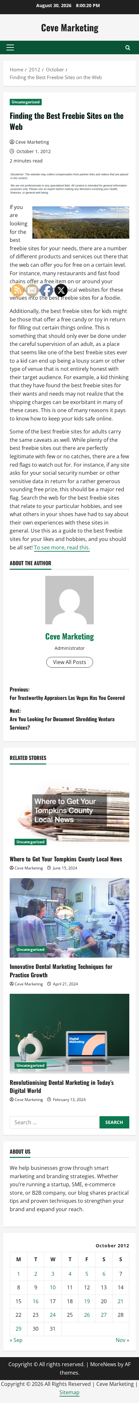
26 (87, 1314)
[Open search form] (127, 47)
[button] (10, 47)
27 (104, 1314)
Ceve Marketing (69, 27)
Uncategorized (26, 102)
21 (120, 1301)
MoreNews (103, 1364)
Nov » (122, 1340)
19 (87, 1301)
